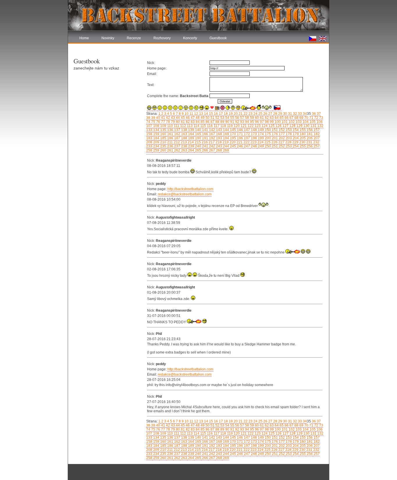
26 (264, 114)
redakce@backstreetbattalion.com (185, 194)
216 (204, 142)
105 (312, 122)
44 (177, 118)
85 (202, 122)
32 (294, 114)
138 (183, 130)
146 (239, 130)
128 (292, 126)
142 (211, 130)
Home (84, 38)
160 (162, 134)
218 (218, 142)
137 (176, 130)
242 (211, 146)
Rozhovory (162, 38)
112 (182, 126)
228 (288, 142)
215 (197, 142)
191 (204, 138)
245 (232, 146)
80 (177, 122)
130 (306, 126)
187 (176, 138)
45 (182, 118)
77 (162, 122)
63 (271, 118)
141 (204, 130)
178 (288, 134)
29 (279, 114)
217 (211, 142)
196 (239, 138)
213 (183, 142)
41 (162, 118)
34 (304, 114)
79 (172, 122)
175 (267, 134)
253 (288, 146)
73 (320, 118)
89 (221, 122)
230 (301, 142)
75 (152, 122)
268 (218, 150)
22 (245, 114)
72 (315, 118)
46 (187, 118)
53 (221, 118)
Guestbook (218, 38)
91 (231, 122)
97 (261, 122)
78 (167, 122)
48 (197, 118)
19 (230, 114)
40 (157, 118)
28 (274, 114)
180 (302, 134)
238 (183, 146)
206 (309, 138)
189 (190, 138)
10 (186, 114)
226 (274, 142)
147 (246, 130)
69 (300, 118)
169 (225, 134)
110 (169, 126)
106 (319, 122)
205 (302, 138)
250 (267, 146)
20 (235, 114)
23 (250, 114)
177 (281, 134)
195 (232, 138)
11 (191, 114)
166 (204, 134)
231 (308, 142)
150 (267, 130)
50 (207, 118)
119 (229, 126)
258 (149, 150)
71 (310, 118)
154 (295, 130)
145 (232, 130)
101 (284, 122)
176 (274, 134)
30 (284, 114)
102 (291, 122)
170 (232, 134)
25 (259, 114)
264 (190, 150)
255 (302, 146)
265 (197, 150)
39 (152, 118)
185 (162, 138)
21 (240, 114)
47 (192, 118)
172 (246, 134)
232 (315, 142)
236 (169, 146)
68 (296, 118)
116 (209, 126)
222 (246, 142)
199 (260, 138)
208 (149, 142)
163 (183, 134)
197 (246, 138)
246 (239, 146)
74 (148, 122)
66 (286, 118)
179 (295, 134)
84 (197, 122)
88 (216, 122)
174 (260, 134)
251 (274, 146)
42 (167, 118)
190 (197, 138)
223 (253, 142)
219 (225, 142)
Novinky (107, 38)
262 (176, 150)
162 (176, 134)
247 (246, 146)
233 (149, 146)
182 (316, 134)
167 (211, 134)
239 (190, 146)
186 (169, 138)
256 (309, 146)
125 (271, 126)
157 (316, 130)
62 (266, 118)
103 (298, 122)
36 (313, 114)
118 (222, 126)
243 (218, 146)
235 (162, 146)
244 (225, 146)
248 (253, 146)
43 (172, 118)
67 (291, 118)
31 (289, 114)
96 (256, 122)
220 (232, 142)
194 (225, 138)
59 (251, 118)
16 (215, 114)
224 (260, 142)
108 (155, 126)
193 (218, 138)
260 (162, 150)
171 (239, 134)
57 (241, 118)
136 (169, 130)
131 (313, 126)
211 (169, 142)
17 (220, 114)
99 (271, 122)
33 (299, 114)
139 (190, 130)
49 (202, 118)
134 (155, 130)
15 (210, 114)
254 (295, 146)
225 (267, 142)
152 (281, 130)
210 (162, 142)
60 (256, 118)
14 (205, 114)
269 (225, 150)
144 (225, 130)
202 (281, 138)
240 (197, 146)
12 (195, 114)
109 (162, 126)
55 (231, 118)
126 (278, 126)
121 (243, 126)
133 (149, 130)
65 (281, 118)
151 (274, 130)
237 (176, 146)
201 (274, 138)
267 (211, 150)
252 (281, 146)
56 (236, 118)
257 (316, 146)
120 (236, 126)
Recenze (134, 38)
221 (239, 142)
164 (190, 134)
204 (295, 138)
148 (253, 130)
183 (149, 138)
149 (260, 130)
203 (288, 138)
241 (204, 146)
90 (226, 122)
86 (207, 122)
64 (276, 118)
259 (155, 150)
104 (305, 122)
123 (257, 126)
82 (187, 122)
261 (169, 150)
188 (183, 138)
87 (212, 122)
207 (316, 138)
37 (318, 114)
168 (218, 134)
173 (253, 134)
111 (176, 126)
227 (281, 142)
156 (309, 130)
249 (260, 146)
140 (197, 130)
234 (155, 146)
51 (212, 118)
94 (246, 122)
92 (236, 122)
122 (250, 126)
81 (182, 122)
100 (277, 122)
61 (261, 118)
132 (319, 126)
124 (264, 126)
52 (216, 118)
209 (155, 142)
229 (295, 142)
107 (149, 126)
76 (157, 122)
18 (225, 114)
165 (197, 134)
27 (269, 114)
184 (155, 138)
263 (183, 150)
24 (255, 114)
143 (218, 130)
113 (189, 126)
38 (148, 118)
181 (309, 134)
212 (176, 142)
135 (162, 130)
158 (149, 134)
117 (216, 126)
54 (226, 118)
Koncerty (190, 38)
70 (305, 118)
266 (204, 150)
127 (285, 126)
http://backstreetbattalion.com (190, 189)
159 (155, 134)
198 (253, 138)
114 (196, 126)
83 (192, 122)
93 (241, 122)
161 (169, 134)
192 (211, 138)
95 (251, 122)
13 (200, 114)
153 (288, 130)
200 (267, 138)
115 (202, 126)
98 (266, 122)
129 (299, 126)
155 (302, 130)
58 (246, 118)
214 (190, 142)
